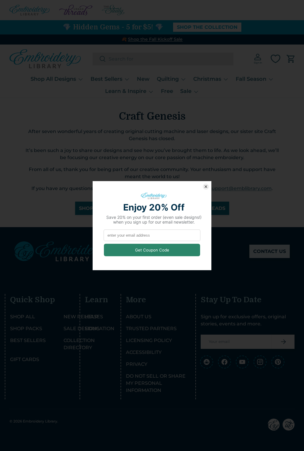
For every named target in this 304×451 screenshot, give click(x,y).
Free (167, 91)
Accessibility (144, 352)
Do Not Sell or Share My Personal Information (156, 383)
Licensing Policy (149, 340)
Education (99, 328)
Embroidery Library (40, 421)
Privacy (136, 364)
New (143, 79)
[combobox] (163, 59)
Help (92, 316)
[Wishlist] (275, 58)
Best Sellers (28, 340)
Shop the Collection (207, 27)
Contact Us (269, 251)
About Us (138, 316)
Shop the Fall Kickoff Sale (155, 39)
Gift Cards (24, 359)
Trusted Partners (151, 328)
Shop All (22, 316)
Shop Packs (26, 328)
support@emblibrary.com (240, 188)
